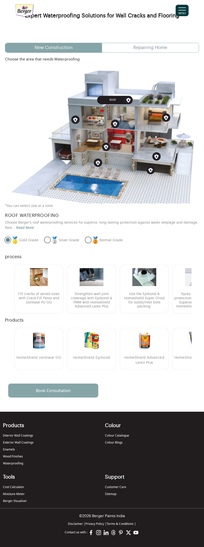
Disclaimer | (76, 524)
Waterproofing (13, 463)
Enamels (9, 449)
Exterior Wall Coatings (18, 442)
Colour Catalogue (117, 435)
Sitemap (110, 494)
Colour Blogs (114, 442)
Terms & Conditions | (121, 524)
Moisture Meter (14, 494)
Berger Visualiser (15, 501)
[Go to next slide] (185, 289)
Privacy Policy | (95, 524)
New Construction (54, 47)
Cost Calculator (13, 487)
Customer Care (115, 487)
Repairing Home (150, 47)
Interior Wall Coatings (18, 435)
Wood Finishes (13, 456)
